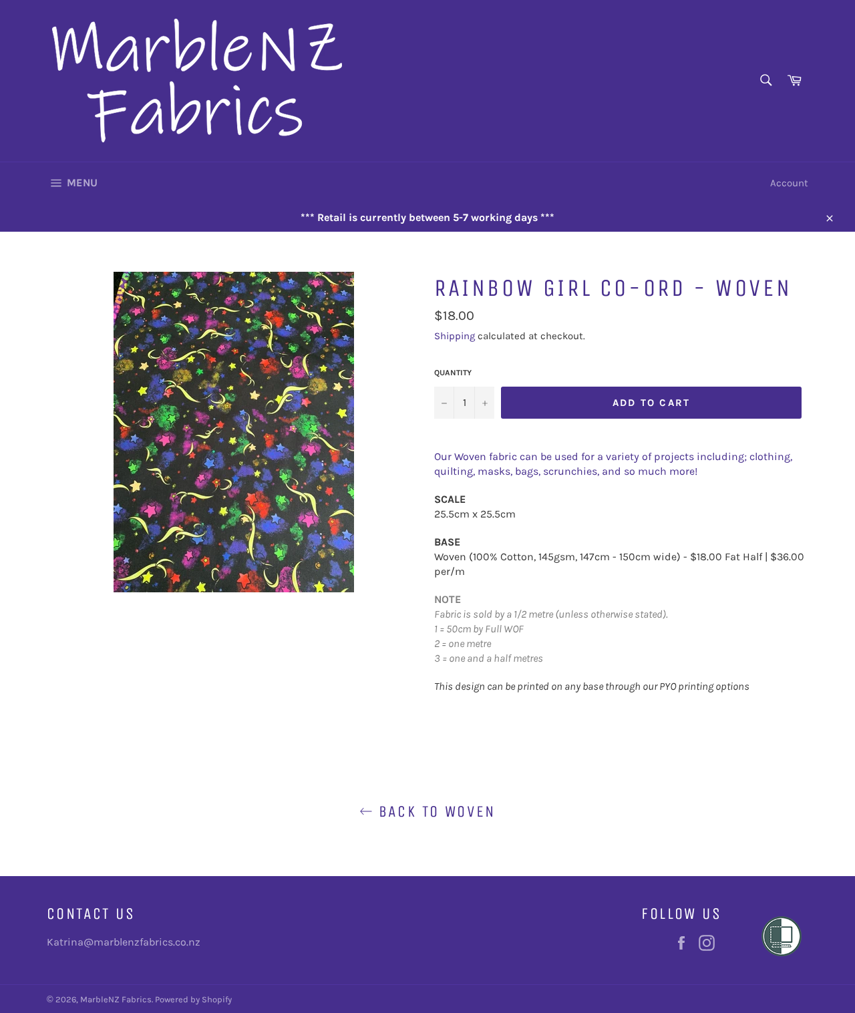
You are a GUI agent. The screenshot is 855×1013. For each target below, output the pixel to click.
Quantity (453, 372)
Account (789, 183)
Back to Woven (434, 811)
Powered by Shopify (193, 999)
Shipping (454, 336)
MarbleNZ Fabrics (116, 999)
